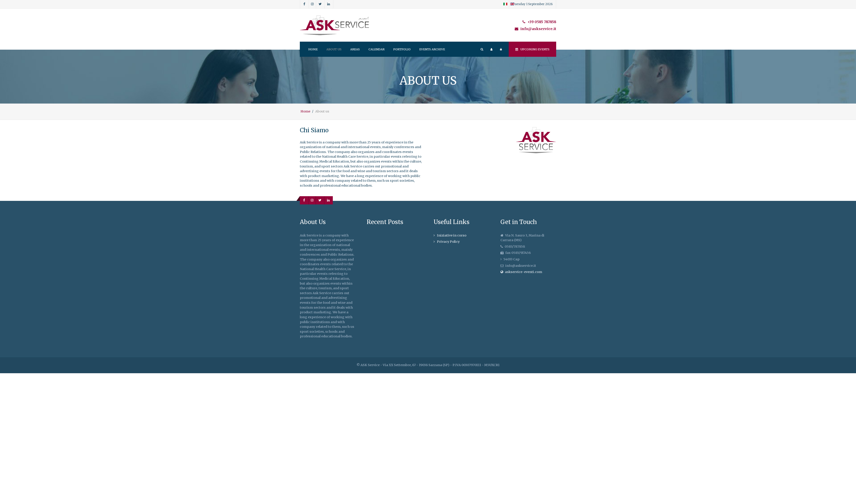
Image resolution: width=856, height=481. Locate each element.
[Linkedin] (328, 4)
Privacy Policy (448, 242)
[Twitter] (320, 4)
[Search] (482, 49)
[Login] (491, 49)
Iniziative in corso (451, 235)
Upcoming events (534, 49)
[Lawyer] (334, 25)
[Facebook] (304, 4)
